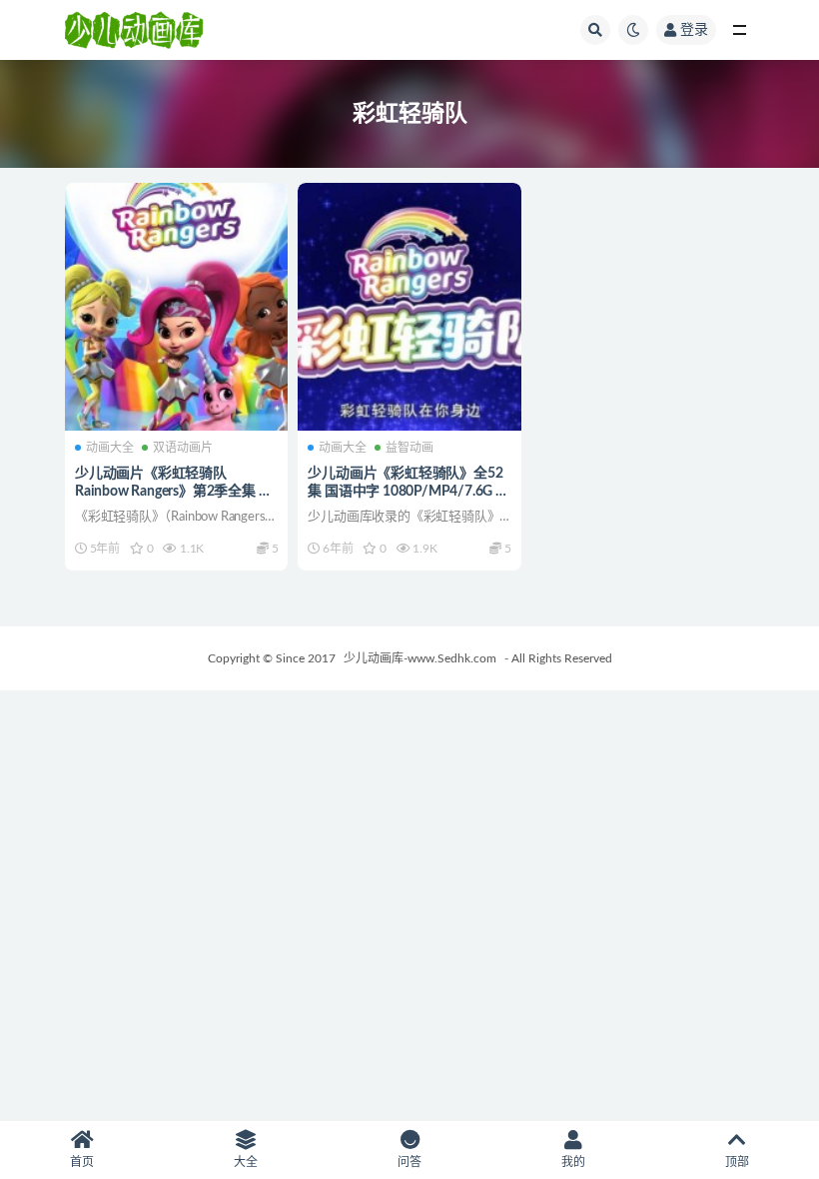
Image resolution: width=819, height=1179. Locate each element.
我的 (573, 1162)
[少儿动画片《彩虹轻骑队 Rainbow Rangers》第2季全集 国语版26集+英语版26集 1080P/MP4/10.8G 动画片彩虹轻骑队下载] (176, 307)
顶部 (737, 1162)
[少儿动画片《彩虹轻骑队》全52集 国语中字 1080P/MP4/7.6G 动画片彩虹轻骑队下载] (409, 307)
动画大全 (110, 448)
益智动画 (409, 448)
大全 (246, 1162)
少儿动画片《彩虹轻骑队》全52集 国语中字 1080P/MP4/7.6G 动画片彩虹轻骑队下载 (408, 492)
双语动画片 (183, 448)
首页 (82, 1162)
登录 (694, 30)
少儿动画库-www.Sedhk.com (420, 658)
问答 (409, 1162)
